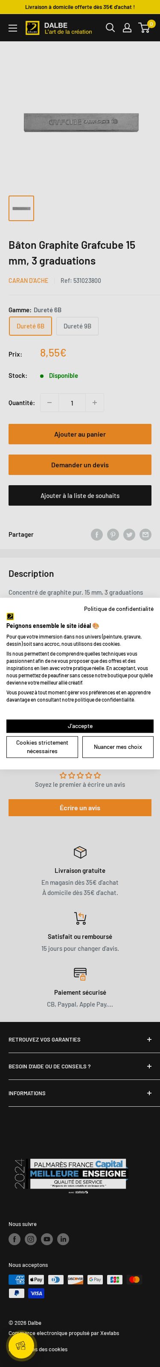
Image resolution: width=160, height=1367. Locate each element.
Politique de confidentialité (119, 608)
